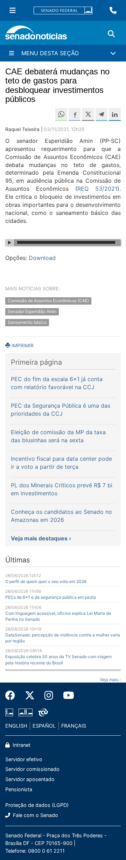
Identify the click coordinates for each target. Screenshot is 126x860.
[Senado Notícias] (36, 35)
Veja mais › (110, 679)
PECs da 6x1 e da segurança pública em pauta (50, 597)
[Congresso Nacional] (25, 712)
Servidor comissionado (32, 769)
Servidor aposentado (30, 779)
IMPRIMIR (22, 345)
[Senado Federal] (63, 11)
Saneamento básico (27, 322)
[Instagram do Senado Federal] (49, 695)
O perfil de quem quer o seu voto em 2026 (45, 581)
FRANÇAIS (73, 726)
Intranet (20, 745)
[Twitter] (30, 695)
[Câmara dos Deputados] (9, 712)
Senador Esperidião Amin (32, 311)
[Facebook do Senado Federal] (12, 695)
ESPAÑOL (44, 726)
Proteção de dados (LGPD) (37, 805)
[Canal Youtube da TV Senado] (66, 695)
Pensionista (18, 789)
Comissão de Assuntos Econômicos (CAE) (48, 301)
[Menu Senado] (13, 10)
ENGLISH (16, 726)
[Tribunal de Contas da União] (43, 712)
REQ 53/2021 (97, 188)
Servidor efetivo (23, 759)
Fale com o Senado (35, 815)
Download (42, 257)
